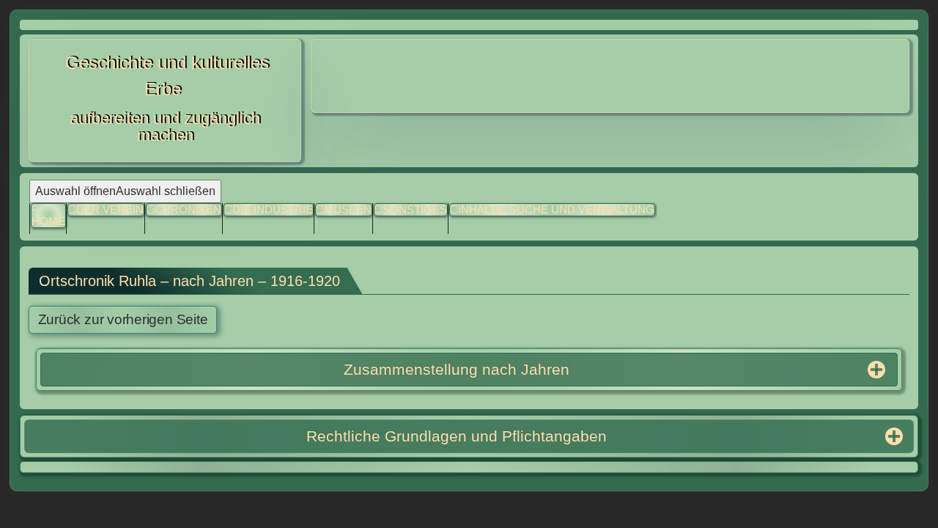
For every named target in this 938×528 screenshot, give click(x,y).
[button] (411, 210)
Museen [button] (348, 209)
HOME (48, 221)
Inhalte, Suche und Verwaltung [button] (556, 209)
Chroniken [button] (188, 209)
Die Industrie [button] (272, 209)
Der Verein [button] (110, 209)
